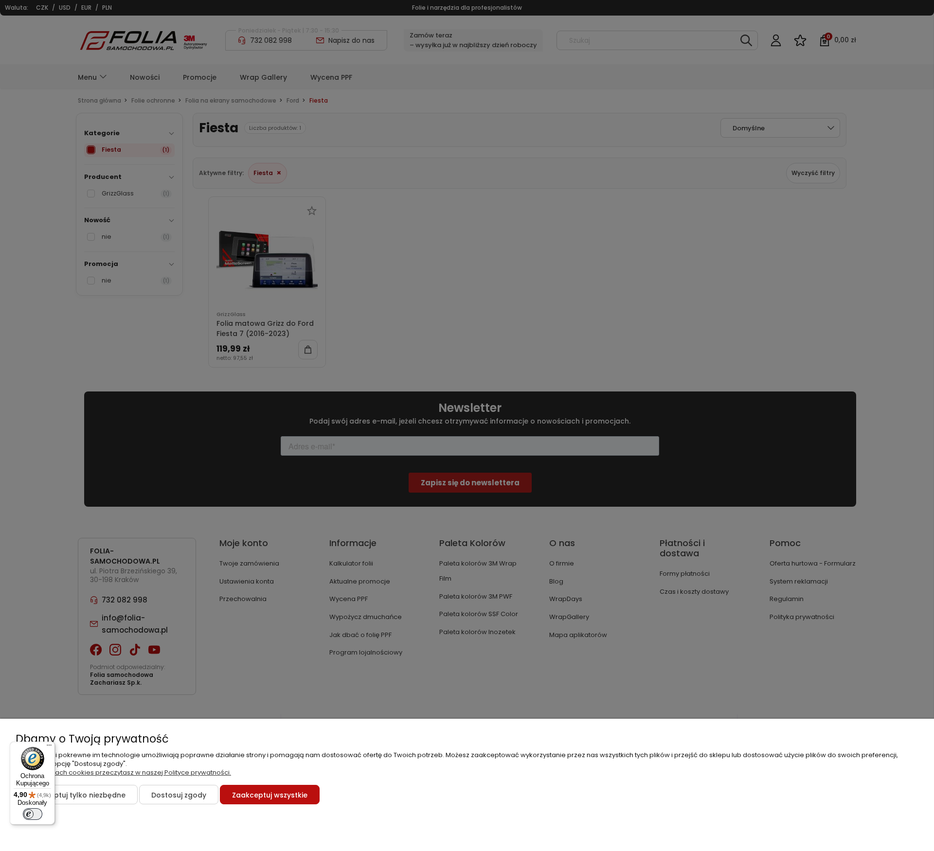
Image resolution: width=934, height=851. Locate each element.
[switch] (32, 814)
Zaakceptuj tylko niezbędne (77, 795)
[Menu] (49, 747)
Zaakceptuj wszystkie (269, 795)
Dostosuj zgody (178, 795)
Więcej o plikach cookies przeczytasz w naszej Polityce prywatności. (123, 772)
